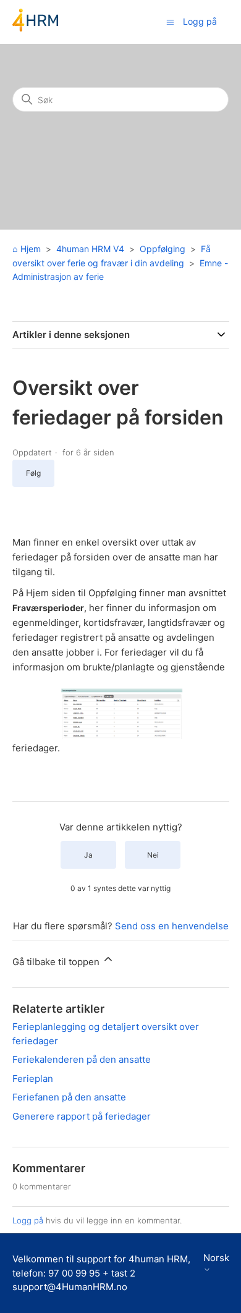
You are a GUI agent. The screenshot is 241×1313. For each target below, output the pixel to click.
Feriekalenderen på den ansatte (81, 1059)
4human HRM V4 (90, 248)
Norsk (216, 1258)
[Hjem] (35, 28)
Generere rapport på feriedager (81, 1116)
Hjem (30, 248)
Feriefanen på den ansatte (69, 1097)
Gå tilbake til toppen (57, 962)
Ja (88, 854)
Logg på (27, 1220)
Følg (33, 473)
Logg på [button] (200, 21)
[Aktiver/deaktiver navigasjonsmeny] (170, 21)
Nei (153, 854)
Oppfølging (162, 248)
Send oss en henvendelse (172, 926)
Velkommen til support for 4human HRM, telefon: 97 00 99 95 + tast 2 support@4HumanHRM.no (101, 1273)
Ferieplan (32, 1078)
